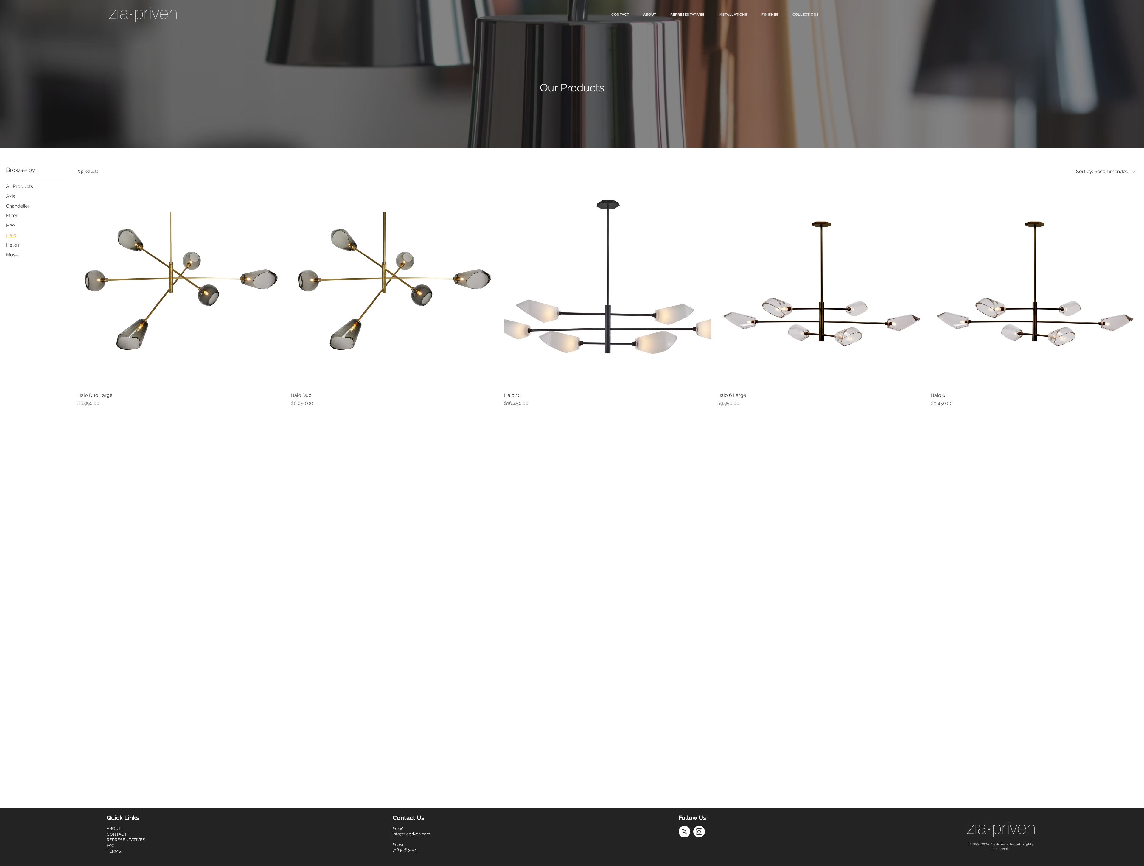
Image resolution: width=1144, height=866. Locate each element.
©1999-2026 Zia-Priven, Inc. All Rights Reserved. (1001, 846)
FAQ (110, 845)
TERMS (114, 851)
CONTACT (117, 834)
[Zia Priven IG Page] (699, 831)
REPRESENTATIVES (126, 839)
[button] (805, 15)
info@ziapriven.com (411, 833)
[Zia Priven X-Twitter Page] (684, 831)
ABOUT (114, 828)
